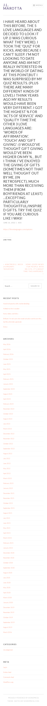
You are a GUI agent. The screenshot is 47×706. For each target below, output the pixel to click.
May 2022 (6, 468)
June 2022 (7, 463)
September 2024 (9, 389)
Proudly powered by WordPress (23, 698)
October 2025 (8, 359)
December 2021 (8, 493)
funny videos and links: (10, 314)
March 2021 (7, 538)
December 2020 (8, 553)
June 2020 (7, 583)
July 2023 (6, 424)
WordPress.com (31, 701)
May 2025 (6, 369)
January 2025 (8, 384)
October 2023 (8, 414)
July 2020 (6, 578)
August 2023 (7, 419)
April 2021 (7, 533)
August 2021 (7, 513)
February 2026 (8, 354)
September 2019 (9, 622)
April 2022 (7, 473)
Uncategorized (8, 650)
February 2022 (8, 483)
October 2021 (8, 503)
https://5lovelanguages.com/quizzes (17, 229)
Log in (5, 667)
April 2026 (7, 349)
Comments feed (8, 677)
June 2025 (7, 364)
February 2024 (8, 404)
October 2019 (8, 617)
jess (20, 223)
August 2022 (7, 454)
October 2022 (8, 444)
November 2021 (8, 498)
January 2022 (8, 488)
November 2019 (8, 612)
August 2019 (7, 627)
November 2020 (8, 558)
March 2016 (7, 632)
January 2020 (8, 602)
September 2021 (9, 508)
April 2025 (7, 374)
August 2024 (7, 394)
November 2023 (8, 409)
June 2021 (7, 523)
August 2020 (7, 573)
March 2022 (7, 478)
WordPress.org (8, 682)
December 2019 (8, 607)
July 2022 (6, 458)
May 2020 (6, 588)
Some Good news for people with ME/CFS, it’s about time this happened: (34, 269)
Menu (39, 5)
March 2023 (7, 429)
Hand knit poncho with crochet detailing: (16, 304)
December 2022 (8, 434)
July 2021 (6, 518)
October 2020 (8, 563)
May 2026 (6, 344)
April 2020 (7, 593)
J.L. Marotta (12, 6)
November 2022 (8, 439)
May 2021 (6, 528)
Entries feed (7, 672)
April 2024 (7, 399)
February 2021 (8, 543)
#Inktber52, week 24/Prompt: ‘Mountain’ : (13, 266)
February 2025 (8, 379)
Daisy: (5, 327)
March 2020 (7, 598)
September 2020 (9, 568)
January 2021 (8, 548)
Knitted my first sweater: (11, 309)
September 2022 (9, 449)
